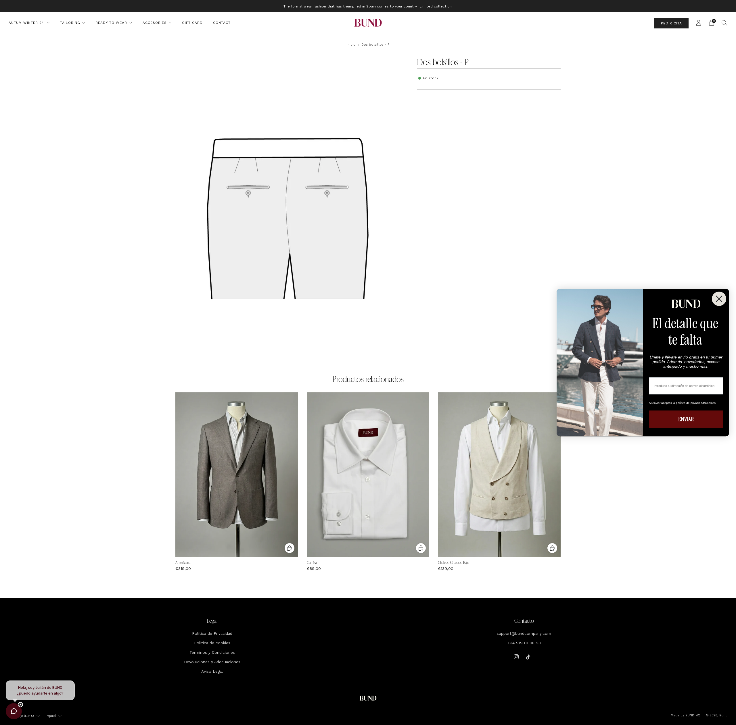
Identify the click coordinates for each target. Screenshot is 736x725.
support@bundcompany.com (524, 633)
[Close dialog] (719, 299)
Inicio (351, 45)
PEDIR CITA (671, 23)
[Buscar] (724, 23)
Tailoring (70, 23)
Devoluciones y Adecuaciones (212, 662)
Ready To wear (111, 23)
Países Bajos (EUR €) (22, 716)
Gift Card (192, 23)
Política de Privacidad (212, 633)
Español (51, 716)
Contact (222, 23)
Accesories (155, 23)
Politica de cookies (212, 643)
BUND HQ (692, 715)
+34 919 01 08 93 (524, 643)
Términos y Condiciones (212, 652)
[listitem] (368, 6)
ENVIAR (686, 419)
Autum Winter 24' (27, 23)
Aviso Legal (212, 671)
